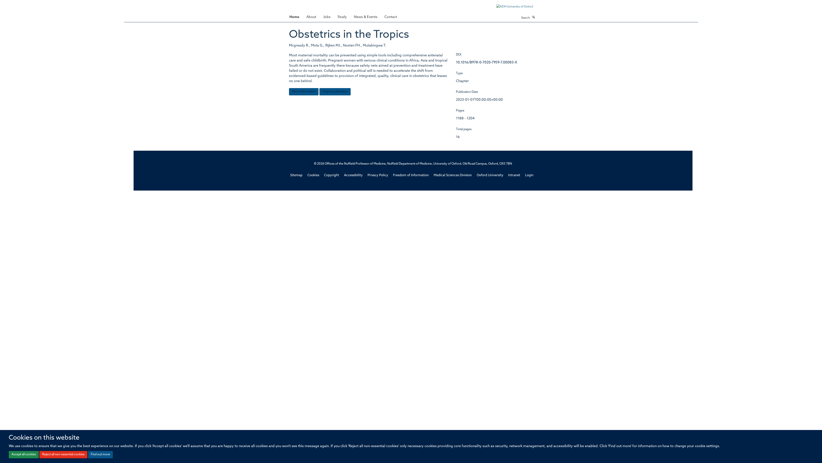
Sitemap (296, 175)
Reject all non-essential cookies (63, 454)
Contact (390, 17)
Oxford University (490, 175)
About (311, 17)
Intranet (514, 175)
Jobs (327, 17)
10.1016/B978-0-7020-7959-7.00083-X (486, 62)
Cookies (313, 175)
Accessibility (353, 175)
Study (342, 17)
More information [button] (304, 91)
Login (529, 175)
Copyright (331, 175)
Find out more (100, 454)
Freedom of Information (411, 175)
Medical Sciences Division (453, 175)
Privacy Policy (378, 175)
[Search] (533, 17)
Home (294, 17)
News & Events (365, 17)
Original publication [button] (335, 91)
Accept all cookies (24, 454)
